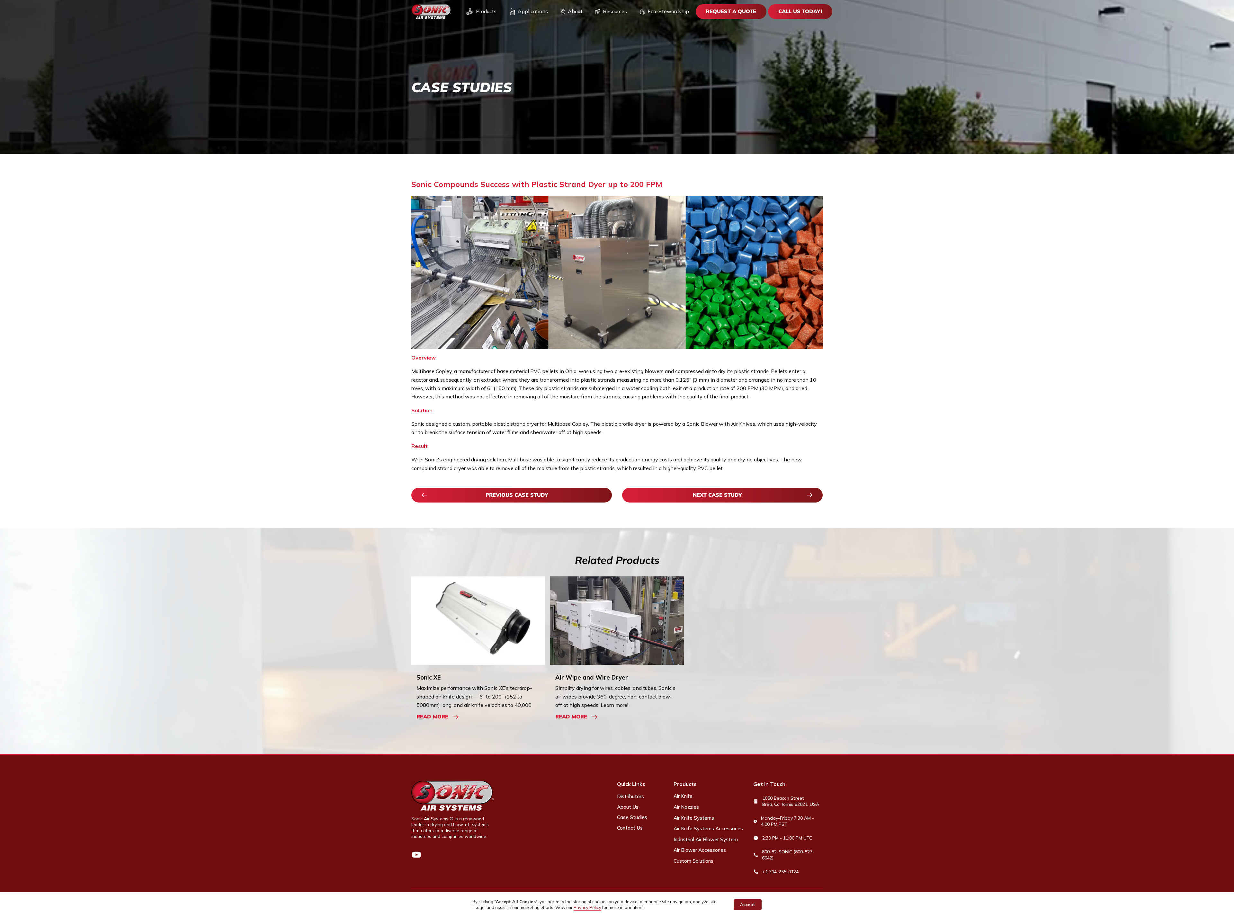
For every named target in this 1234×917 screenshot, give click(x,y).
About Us (628, 807)
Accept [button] (747, 904)
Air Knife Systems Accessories (708, 828)
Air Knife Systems (694, 818)
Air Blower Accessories (700, 850)
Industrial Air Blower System (706, 839)
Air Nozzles (686, 807)
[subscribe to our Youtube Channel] (416, 855)
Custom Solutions (693, 861)
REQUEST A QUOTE (731, 11)
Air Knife (683, 796)
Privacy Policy (587, 907)
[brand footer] (452, 796)
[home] (431, 11)
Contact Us (630, 828)
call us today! (800, 11)
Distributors (630, 796)
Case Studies (632, 817)
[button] (481, 11)
